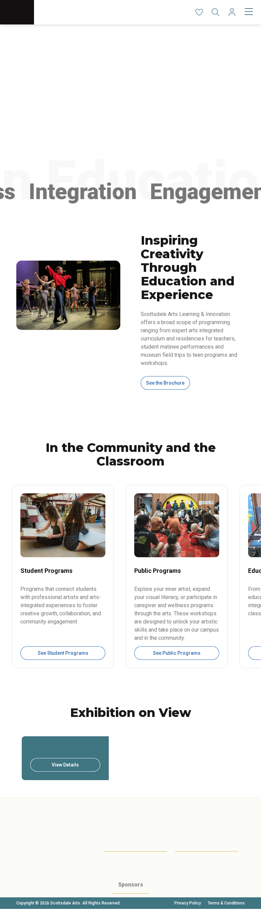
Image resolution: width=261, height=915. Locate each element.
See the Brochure (165, 383)
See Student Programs (63, 653)
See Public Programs (177, 653)
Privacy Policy (187, 903)
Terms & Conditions (226, 903)
